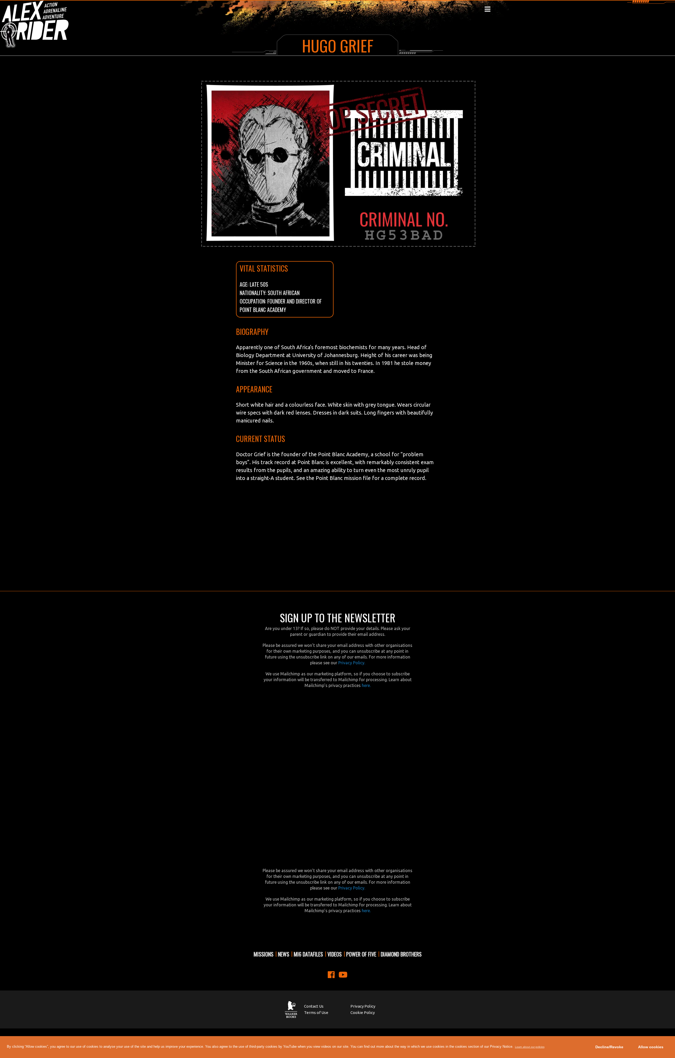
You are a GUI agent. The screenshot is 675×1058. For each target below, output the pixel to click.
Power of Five (361, 954)
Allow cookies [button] (650, 1047)
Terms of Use (316, 1012)
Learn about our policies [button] (529, 1046)
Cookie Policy (362, 1012)
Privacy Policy (362, 1006)
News (283, 954)
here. (366, 685)
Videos (334, 954)
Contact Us (314, 1006)
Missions (263, 954)
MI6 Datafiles (308, 954)
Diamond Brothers (401, 954)
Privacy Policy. (351, 662)
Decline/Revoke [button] (609, 1047)
